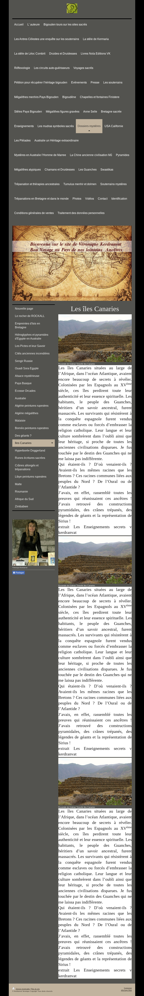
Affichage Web (126, 990)
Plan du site (35, 989)
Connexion (128, 988)
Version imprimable (22, 989)
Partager (19, 572)
